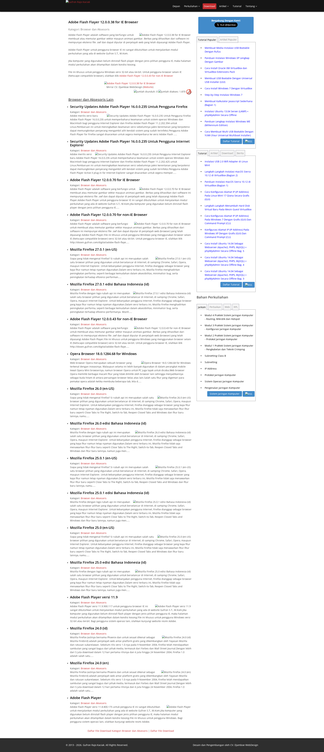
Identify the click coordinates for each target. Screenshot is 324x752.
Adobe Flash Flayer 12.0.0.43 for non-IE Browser (146, 75)
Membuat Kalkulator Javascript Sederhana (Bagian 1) (228, 103)
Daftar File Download (162, 730)
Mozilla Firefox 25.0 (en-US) (92, 527)
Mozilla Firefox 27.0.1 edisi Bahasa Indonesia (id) (109, 284)
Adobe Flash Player (85, 697)
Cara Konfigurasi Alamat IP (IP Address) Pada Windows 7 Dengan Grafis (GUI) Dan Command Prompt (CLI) (228, 219)
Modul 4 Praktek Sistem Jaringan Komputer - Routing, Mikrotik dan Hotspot (229, 317)
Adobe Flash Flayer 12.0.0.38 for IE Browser (103, 22)
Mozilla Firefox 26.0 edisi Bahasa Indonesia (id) (108, 423)
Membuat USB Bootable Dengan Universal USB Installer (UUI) (228, 80)
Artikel (223, 6)
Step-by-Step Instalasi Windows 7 (223, 94)
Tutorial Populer (207, 39)
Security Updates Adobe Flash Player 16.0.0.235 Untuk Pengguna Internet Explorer (130, 143)
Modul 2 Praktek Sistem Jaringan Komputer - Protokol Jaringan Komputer (229, 337)
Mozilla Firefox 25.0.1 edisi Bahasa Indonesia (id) (109, 493)
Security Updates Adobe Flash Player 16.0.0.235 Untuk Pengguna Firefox (128, 106)
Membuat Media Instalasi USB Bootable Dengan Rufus (227, 49)
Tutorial (237, 6)
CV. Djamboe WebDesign (244, 745)
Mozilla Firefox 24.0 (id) (88, 628)
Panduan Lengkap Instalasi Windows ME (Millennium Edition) (227, 123)
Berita (240, 153)
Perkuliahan (191, 6)
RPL (236, 307)
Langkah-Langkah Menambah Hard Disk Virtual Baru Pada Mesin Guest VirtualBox (228, 207)
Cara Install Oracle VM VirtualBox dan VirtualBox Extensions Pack (226, 70)
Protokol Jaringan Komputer (220, 375)
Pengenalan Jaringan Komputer (222, 387)
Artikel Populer (228, 39)
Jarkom (202, 307)
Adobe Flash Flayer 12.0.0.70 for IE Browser (105, 180)
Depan (176, 6)
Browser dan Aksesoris (93, 112)
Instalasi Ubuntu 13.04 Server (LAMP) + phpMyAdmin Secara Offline (226, 113)
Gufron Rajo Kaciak (93, 745)
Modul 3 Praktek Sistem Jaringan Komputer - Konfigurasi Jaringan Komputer (229, 327)
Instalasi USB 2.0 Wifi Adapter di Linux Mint (226, 163)
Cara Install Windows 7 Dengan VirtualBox (228, 88)
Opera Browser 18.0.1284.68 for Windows (103, 353)
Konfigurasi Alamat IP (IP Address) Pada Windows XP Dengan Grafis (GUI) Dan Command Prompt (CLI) (227, 233)
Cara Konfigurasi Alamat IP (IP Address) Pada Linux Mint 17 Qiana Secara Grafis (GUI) (227, 195)
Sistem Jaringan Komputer (224, 393)
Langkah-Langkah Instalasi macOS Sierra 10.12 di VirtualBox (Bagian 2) (228, 173)
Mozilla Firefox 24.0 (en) (89, 663)
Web (227, 307)
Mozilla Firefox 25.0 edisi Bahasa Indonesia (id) (108, 562)
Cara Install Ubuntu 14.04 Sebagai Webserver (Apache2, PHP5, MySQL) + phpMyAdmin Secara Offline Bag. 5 (226, 247)
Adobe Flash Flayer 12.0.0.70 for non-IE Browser (108, 214)
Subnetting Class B (215, 355)
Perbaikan (215, 307)
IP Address (211, 368)
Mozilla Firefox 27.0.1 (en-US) (93, 249)
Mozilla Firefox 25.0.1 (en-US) (93, 458)
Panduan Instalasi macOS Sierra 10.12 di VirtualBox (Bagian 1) (228, 183)
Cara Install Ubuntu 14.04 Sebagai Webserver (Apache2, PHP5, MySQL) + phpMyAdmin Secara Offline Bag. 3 (226, 275)
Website (148, 87)
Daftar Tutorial (231, 141)
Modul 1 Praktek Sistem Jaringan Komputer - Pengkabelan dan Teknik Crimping (229, 347)
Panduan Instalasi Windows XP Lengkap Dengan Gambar (227, 59)
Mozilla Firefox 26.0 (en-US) (92, 388)
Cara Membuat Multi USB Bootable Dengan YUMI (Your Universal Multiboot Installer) (229, 133)
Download (209, 6)
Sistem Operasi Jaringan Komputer (224, 381)
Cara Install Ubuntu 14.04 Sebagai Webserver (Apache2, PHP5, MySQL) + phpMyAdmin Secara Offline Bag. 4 (226, 261)
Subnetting (211, 362)
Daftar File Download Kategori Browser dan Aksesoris (118, 730)
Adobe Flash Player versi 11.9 (94, 597)
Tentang (250, 6)
